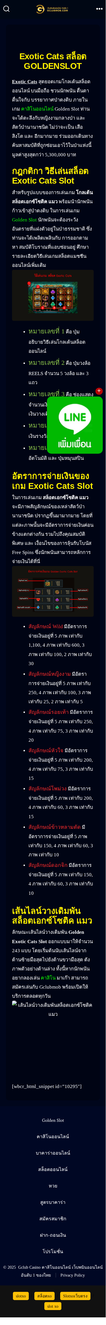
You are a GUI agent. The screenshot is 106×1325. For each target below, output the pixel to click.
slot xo (52, 1306)
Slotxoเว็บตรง (75, 1296)
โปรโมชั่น (53, 1252)
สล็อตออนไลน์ (53, 1170)
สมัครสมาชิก (52, 1219)
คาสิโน (48, 978)
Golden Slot (24, 220)
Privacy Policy (72, 1275)
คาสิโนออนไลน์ (37, 109)
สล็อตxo (44, 1296)
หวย (53, 1186)
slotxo (21, 1296)
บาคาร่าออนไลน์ (53, 1153)
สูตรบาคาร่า (52, 1202)
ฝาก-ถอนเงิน (53, 1235)
